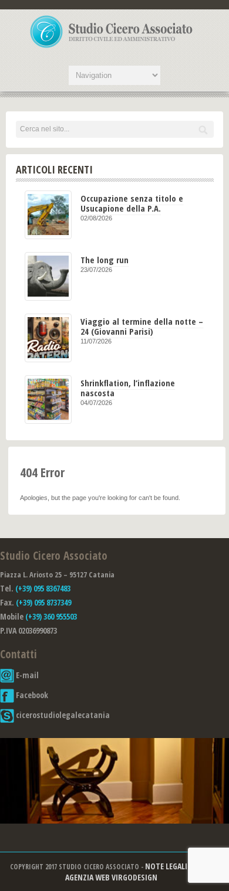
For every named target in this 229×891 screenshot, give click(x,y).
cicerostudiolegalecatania (62, 714)
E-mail (26, 675)
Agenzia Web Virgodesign (111, 877)
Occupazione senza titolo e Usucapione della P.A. (131, 203)
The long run (104, 260)
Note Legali (166, 866)
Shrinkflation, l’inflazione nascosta (127, 388)
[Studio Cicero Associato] (111, 47)
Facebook (31, 694)
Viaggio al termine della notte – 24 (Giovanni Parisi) (141, 326)
